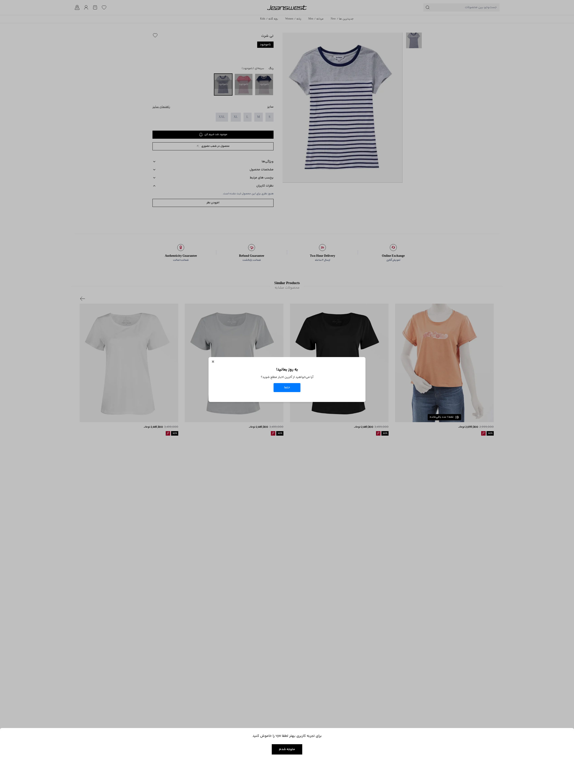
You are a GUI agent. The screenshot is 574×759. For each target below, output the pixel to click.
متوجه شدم (287, 749)
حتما (287, 387)
